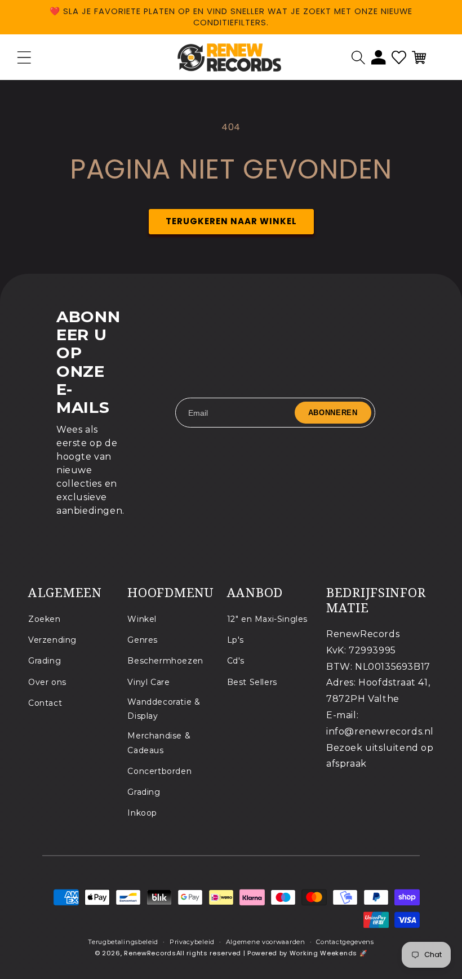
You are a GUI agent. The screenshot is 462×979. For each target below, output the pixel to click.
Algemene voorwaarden (265, 942)
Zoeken (44, 619)
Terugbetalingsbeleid (123, 942)
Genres (142, 640)
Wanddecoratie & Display (163, 709)
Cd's (236, 661)
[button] (358, 57)
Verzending (52, 640)
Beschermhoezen (165, 661)
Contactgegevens (345, 942)
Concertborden (159, 771)
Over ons (47, 682)
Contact (45, 703)
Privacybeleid (192, 942)
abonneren (333, 412)
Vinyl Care (148, 682)
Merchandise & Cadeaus (158, 743)
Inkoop (142, 813)
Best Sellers (252, 682)
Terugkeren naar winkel (231, 221)
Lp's (235, 640)
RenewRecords (150, 953)
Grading (44, 661)
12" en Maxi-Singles (267, 619)
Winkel (142, 619)
